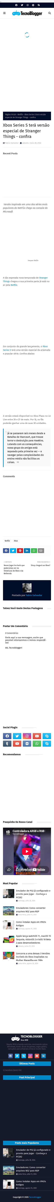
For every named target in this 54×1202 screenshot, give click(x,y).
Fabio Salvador (12, 143)
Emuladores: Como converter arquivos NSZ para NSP (31, 910)
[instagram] (27, 5)
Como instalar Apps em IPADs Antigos (31, 924)
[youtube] (37, 736)
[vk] (27, 744)
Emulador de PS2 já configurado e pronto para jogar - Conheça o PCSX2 (33, 894)
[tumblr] (7, 744)
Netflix (20, 115)
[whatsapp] (37, 744)
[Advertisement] (27, 78)
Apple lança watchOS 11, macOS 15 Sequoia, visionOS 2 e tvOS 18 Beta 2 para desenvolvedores (33, 939)
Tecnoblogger (35, 1197)
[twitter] (22, 5)
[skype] (38, 5)
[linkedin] (43, 1056)
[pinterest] (33, 5)
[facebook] (16, 5)
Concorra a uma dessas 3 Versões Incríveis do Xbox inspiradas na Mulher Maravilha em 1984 (33, 957)
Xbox (16, 541)
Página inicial (10, 115)
